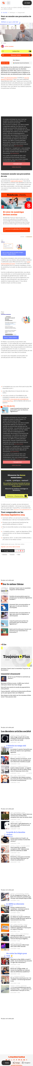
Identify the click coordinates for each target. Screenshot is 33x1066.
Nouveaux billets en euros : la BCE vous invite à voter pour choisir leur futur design (15, 683)
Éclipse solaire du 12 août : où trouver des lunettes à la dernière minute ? (20, 839)
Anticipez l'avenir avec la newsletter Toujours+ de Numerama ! (20, 588)
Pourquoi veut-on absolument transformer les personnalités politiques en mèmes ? (15, 523)
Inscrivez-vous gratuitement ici (22, 509)
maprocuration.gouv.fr (16, 181)
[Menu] (8, 3)
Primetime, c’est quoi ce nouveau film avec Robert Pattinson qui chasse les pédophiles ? (20, 858)
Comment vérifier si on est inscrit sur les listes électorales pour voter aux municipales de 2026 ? (16, 519)
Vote (19, 554)
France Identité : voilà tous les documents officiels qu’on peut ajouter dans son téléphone (16, 692)
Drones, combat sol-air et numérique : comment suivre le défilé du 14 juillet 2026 (19, 909)
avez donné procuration (10, 78)
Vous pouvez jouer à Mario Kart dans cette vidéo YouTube (19, 945)
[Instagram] (14, 1060)
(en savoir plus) (18, 146)
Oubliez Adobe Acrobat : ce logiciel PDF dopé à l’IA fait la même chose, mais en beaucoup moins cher (20, 769)
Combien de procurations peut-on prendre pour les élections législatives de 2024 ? (20, 597)
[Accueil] (3, 3)
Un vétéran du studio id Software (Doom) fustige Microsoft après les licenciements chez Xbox (20, 918)
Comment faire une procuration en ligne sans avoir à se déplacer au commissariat (19, 614)
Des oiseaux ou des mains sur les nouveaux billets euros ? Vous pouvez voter (16, 696)
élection (4, 554)
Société (5, 12)
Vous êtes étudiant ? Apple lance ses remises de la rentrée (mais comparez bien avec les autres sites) (21, 815)
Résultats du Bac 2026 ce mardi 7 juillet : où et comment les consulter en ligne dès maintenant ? (21, 961)
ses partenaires (14, 153)
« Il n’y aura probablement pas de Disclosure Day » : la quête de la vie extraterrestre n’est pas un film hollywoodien (20, 989)
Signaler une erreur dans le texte (10, 547)
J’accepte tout (17, 164)
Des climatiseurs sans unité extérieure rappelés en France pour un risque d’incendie (20, 927)
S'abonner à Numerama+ (15, 496)
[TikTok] (9, 1060)
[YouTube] (6, 1060)
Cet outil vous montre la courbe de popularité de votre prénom (15, 688)
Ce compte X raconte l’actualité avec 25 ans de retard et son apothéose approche (21, 750)
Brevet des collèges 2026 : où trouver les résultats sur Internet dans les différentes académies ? (20, 970)
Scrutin (12, 554)
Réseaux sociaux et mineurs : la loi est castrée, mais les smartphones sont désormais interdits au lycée (20, 760)
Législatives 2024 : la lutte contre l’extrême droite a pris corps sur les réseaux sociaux (17, 538)
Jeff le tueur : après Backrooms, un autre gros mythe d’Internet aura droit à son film (20, 825)
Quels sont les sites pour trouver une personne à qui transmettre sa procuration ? (20, 630)
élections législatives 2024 (13, 515)
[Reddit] (19, 1060)
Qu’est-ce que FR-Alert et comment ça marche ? (19, 677)
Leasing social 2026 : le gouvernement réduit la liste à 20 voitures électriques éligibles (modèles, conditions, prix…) (20, 937)
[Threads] (27, 1060)
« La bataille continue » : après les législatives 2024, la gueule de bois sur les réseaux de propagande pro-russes (17, 533)
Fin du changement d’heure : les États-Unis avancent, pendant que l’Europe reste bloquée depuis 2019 (20, 896)
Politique (12, 12)
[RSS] (22, 1060)
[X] (11, 1060)
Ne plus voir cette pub (7, 580)
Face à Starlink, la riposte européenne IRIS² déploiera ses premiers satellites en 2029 (19, 849)
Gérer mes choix (16, 167)
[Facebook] (16, 1060)
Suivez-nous (5, 63)
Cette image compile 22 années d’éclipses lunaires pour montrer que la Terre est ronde (20, 738)
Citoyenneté (21, 12)
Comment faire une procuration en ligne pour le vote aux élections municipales (19, 606)
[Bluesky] (24, 1060)
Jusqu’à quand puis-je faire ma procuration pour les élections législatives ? (19, 410)
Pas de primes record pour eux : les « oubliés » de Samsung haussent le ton (20, 979)
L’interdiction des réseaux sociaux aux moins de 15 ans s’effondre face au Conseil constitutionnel (21, 778)
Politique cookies (20, 161)
